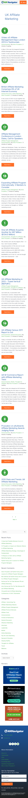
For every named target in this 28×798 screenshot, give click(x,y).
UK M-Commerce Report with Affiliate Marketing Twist (12, 377)
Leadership (4, 628)
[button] (7, 784)
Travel (3, 646)
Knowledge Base (5, 761)
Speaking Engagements (7, 763)
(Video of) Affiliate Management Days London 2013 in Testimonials (13, 39)
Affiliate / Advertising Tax (8, 602)
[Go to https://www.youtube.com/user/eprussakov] (18, 744)
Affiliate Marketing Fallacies (9, 604)
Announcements (5, 44)
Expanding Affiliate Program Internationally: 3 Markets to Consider (13, 185)
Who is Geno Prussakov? (8, 766)
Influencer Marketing (7, 622)
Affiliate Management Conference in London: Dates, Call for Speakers (12, 136)
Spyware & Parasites (7, 638)
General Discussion (6, 93)
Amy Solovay (5, 586)
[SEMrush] (14, 713)
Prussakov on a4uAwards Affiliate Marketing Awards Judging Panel (12, 428)
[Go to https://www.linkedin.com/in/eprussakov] (15, 744)
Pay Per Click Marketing (8, 635)
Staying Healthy (5, 640)
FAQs (2, 757)
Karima (3, 581)
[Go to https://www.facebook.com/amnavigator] (10, 744)
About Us (4, 753)
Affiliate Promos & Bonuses (8, 610)
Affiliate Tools (5, 612)
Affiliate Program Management (9, 141)
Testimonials (4, 755)
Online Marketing (17, 93)
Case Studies (5, 759)
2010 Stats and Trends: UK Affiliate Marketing (13, 480)
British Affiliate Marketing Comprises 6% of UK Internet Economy (12, 89)
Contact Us (7, 738)
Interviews (4, 625)
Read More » (7, 69)
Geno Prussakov (5, 571)
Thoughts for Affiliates (17, 236)
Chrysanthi (4, 591)
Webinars (3, 648)
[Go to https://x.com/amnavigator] (12, 744)
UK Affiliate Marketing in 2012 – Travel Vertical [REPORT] (11, 281)
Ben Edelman (4, 576)
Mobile (12, 382)
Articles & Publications (7, 617)
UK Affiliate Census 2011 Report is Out (12, 331)
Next (15, 519)
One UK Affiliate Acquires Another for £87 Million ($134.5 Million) (12, 232)
